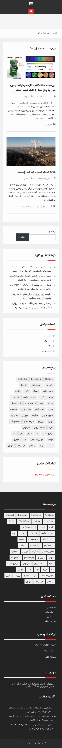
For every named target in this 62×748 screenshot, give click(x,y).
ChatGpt (49, 379)
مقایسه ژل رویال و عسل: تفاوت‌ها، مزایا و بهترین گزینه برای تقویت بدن (31, 296)
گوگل (10, 446)
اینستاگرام (39, 409)
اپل (41, 403)
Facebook (36, 379)
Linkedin (22, 379)
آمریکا (36, 391)
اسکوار (50, 683)
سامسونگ (15, 421)
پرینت (50, 446)
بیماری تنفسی (36, 206)
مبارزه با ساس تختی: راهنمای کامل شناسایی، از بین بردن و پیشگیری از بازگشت (30, 278)
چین (42, 446)
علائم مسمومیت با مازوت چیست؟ (36, 171)
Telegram (36, 385)
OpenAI (49, 385)
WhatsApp (48, 391)
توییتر (25, 415)
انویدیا (50, 403)
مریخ (30, 433)
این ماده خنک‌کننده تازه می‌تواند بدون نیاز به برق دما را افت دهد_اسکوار (32, 87)
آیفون (18, 391)
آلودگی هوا (47, 206)
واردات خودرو (20, 440)
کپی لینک (21, 446)
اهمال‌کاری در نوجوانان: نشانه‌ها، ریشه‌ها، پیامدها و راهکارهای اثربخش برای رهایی (32, 269)
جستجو (52, 231)
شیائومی (26, 427)
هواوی (50, 440)
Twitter (24, 385)
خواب (50, 421)
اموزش (48, 336)
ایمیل (50, 409)
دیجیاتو (41, 421)
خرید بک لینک (49, 651)
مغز (21, 433)
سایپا (51, 427)
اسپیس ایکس (29, 397)
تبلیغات (13, 409)
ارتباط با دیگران (46, 397)
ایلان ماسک (16, 403)
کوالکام (32, 446)
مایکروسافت (47, 433)
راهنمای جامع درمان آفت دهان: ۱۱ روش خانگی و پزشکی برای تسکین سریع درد (32, 305)
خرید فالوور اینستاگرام (45, 474)
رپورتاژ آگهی (50, 657)
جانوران (14, 415)
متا (37, 433)
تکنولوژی (26, 96)
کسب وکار (47, 351)
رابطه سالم (29, 421)
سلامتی (27, 178)
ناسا (14, 433)
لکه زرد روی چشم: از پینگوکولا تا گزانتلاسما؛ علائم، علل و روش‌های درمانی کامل (30, 287)
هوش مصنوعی (37, 440)
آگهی (27, 391)
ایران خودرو (30, 403)
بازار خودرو (26, 409)
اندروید (15, 397)
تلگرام (35, 415)
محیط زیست (47, 124)
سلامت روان (39, 427)
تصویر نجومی (47, 415)
